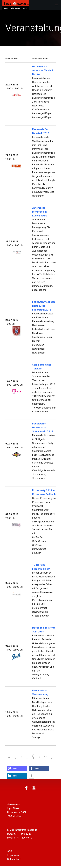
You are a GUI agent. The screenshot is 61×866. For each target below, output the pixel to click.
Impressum (13, 855)
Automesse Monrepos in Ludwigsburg (39, 211)
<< (9, 758)
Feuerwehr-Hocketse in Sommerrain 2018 (42, 427)
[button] (17, 768)
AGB (9, 851)
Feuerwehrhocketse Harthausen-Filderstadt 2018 (43, 305)
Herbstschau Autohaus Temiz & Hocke (43, 70)
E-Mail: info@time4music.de (22, 829)
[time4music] (18, 5)
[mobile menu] (56, 5)
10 (45, 757)
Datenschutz (14, 859)
